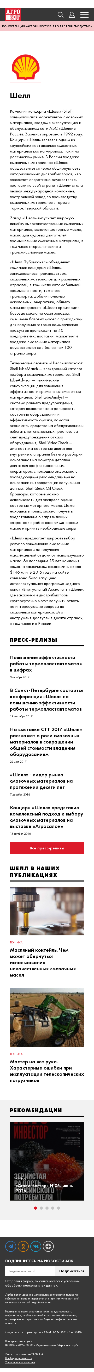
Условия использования (20, 1362)
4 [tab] (52, 1208)
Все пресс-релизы (47, 848)
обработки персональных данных (31, 1285)
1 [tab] (35, 1208)
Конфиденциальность (18, 1358)
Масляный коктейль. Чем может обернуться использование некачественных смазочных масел (43, 962)
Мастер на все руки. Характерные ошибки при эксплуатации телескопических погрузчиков (47, 1070)
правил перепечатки (34, 1298)
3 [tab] (47, 1208)
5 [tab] (58, 1208)
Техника (16, 942)
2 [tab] (41, 1208)
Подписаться (71, 1271)
